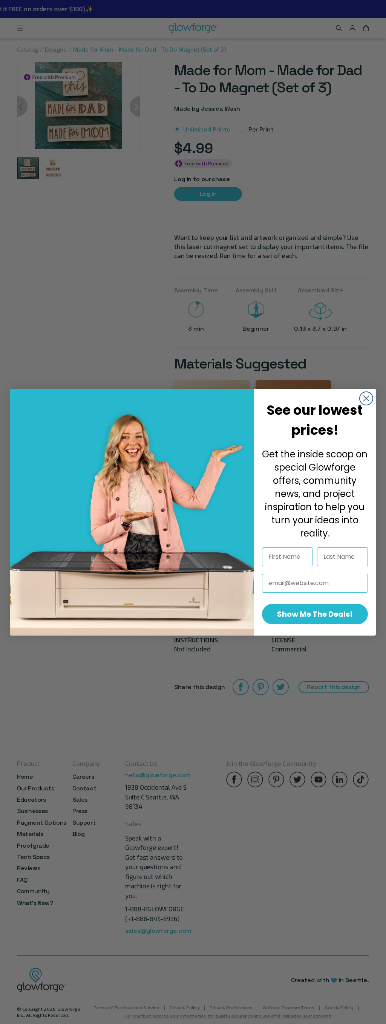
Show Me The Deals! (314, 614)
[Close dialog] (366, 398)
